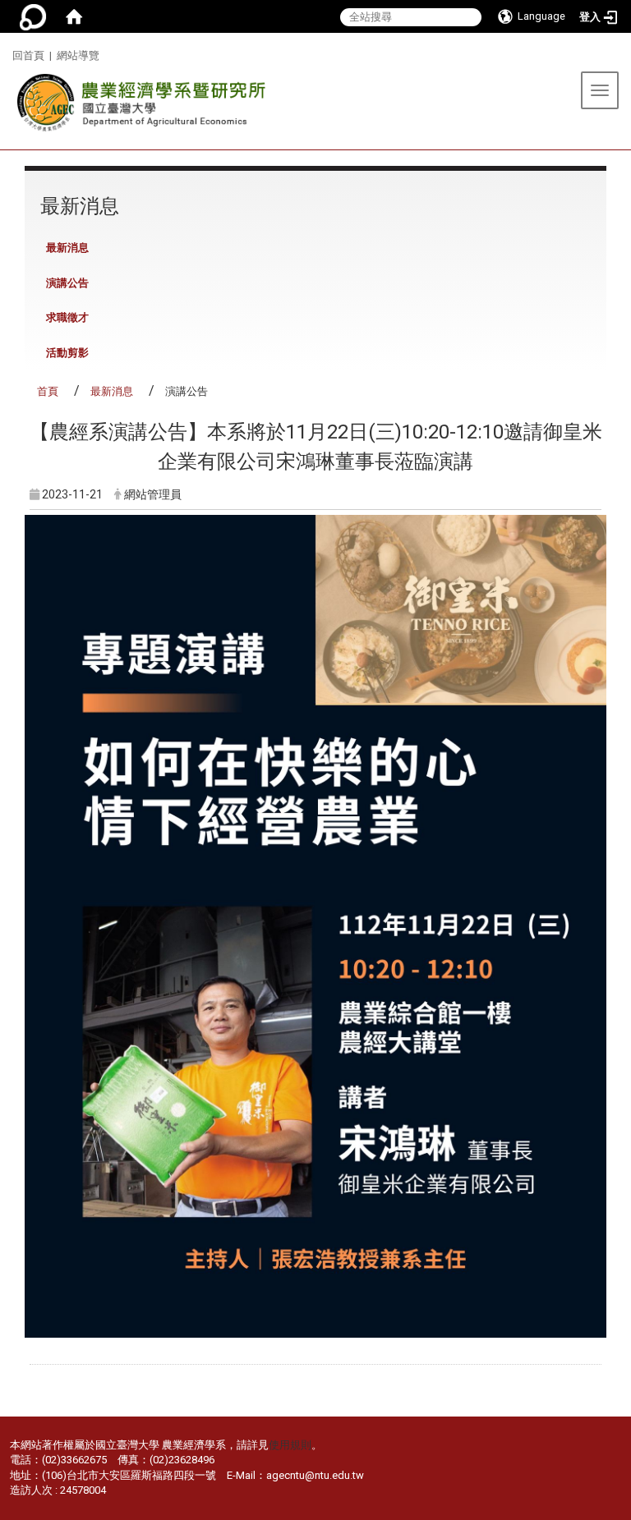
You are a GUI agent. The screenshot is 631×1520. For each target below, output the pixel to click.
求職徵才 (67, 317)
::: (6, 53)
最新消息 (67, 247)
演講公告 (67, 283)
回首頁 (28, 55)
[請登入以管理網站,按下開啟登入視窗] (32, 16)
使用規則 (290, 1445)
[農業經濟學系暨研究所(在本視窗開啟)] (137, 107)
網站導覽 (78, 55)
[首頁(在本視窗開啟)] (73, 16)
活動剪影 (67, 353)
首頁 (47, 391)
